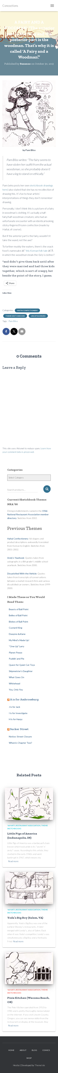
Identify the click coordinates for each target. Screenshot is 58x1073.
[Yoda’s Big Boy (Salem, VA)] (29, 887)
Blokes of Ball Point (18, 621)
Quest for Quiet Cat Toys (22, 665)
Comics (46, 1050)
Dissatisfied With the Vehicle (22, 573)
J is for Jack (14, 707)
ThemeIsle (40, 1065)
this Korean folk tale (37, 250)
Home (11, 1050)
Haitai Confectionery (27, 310)
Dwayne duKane (17, 634)
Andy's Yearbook (15, 557)
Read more (13, 861)
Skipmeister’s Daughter (21, 671)
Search (47, 489)
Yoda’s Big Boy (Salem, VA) (25, 917)
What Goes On (16, 677)
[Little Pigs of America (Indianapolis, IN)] (29, 803)
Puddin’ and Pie (16, 658)
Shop (29, 1058)
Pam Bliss (13, 321)
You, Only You (16, 689)
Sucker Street (19, 729)
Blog (34, 1050)
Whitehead (14, 683)
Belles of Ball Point (18, 615)
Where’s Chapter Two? (20, 742)
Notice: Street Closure (20, 736)
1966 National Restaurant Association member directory (28, 514)
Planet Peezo (15, 652)
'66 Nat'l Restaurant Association (23, 825)
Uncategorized (38, 316)
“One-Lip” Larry (16, 646)
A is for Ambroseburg (24, 699)
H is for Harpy (15, 719)
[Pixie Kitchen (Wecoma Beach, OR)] (29, 967)
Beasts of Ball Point (19, 609)
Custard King (15, 627)
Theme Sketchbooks (15, 316)
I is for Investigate (18, 713)
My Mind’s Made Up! (19, 640)
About (23, 1050)
